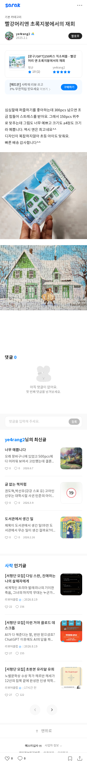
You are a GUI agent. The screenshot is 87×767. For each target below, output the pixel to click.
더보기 (79, 5)
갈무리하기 (70, 758)
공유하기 (79, 758)
